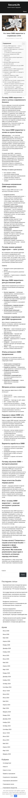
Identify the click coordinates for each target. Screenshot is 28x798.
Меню (25, 11)
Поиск (4, 570)
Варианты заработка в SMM (11, 75)
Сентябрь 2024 (7, 687)
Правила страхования (9, 773)
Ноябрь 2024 (6, 680)
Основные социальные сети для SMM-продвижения (14, 66)
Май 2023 (5, 743)
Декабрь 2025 (7, 648)
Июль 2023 (6, 736)
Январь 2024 (6, 715)
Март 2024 (6, 708)
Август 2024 (6, 690)
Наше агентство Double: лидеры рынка (14, 80)
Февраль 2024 (7, 712)
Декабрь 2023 (7, 719)
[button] (22, 43)
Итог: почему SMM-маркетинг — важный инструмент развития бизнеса (14, 82)
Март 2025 (6, 669)
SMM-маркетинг (6, 135)
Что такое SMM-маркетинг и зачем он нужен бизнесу (13, 50)
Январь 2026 (6, 645)
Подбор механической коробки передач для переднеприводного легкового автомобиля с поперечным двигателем (14, 620)
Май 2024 (5, 701)
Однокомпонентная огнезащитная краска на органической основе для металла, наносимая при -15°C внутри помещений (15, 587)
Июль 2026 (6, 631)
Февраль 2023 (7, 754)
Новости (5, 766)
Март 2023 (6, 750)
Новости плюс (7, 770)
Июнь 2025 (6, 659)
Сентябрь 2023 (7, 729)
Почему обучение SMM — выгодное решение (13, 77)
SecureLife (14, 4)
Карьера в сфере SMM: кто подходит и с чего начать (14, 72)
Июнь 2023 (6, 740)
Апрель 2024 (6, 704)
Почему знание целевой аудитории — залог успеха (13, 58)
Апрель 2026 (6, 641)
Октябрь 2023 (7, 726)
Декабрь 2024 (7, 676)
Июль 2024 (6, 694)
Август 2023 (6, 733)
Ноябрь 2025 (6, 652)
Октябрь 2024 (7, 683)
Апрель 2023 (6, 747)
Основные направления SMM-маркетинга (12, 54)
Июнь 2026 (6, 634)
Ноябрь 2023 (6, 722)
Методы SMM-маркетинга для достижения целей (11, 63)
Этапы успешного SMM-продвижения (13, 68)
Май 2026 (5, 638)
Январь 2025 (6, 673)
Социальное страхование (10, 777)
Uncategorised (7, 763)
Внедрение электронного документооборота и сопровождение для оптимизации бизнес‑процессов (15, 603)
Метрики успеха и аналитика (11, 70)
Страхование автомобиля (10, 780)
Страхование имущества (10, 787)
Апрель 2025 (6, 666)
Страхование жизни (8, 784)
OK (15, 795)
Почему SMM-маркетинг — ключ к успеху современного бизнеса (12, 46)
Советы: (8, 60)
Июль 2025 (6, 655)
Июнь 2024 (6, 697)
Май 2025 (5, 662)
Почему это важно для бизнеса (13, 52)
